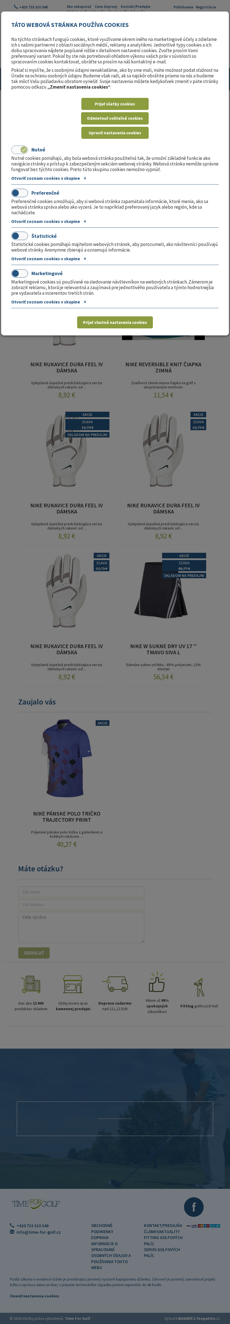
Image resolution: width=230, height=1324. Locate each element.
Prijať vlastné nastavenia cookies (115, 322)
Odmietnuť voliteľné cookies (115, 118)
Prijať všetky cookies (115, 104)
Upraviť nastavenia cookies (115, 132)
